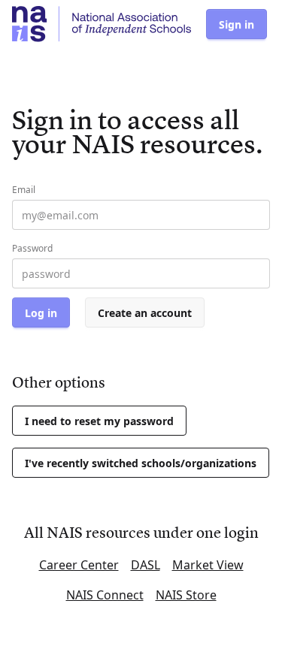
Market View (208, 565)
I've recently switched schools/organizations (140, 463)
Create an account (145, 313)
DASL (145, 565)
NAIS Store (186, 595)
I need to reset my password (99, 421)
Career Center (79, 565)
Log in (41, 313)
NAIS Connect (105, 595)
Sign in (236, 24)
